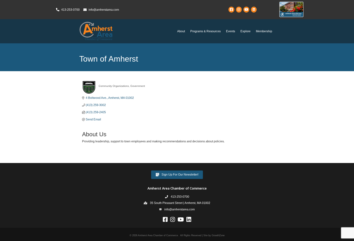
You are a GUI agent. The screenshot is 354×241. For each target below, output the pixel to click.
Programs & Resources (205, 31)
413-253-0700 (180, 196)
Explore (245, 31)
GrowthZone (218, 235)
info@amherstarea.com (179, 209)
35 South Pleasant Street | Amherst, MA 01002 (180, 202)
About (181, 31)
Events (230, 31)
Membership (264, 31)
